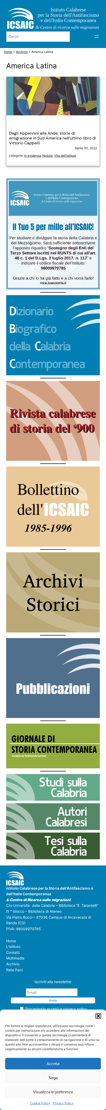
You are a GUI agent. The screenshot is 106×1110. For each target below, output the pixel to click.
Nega (53, 1078)
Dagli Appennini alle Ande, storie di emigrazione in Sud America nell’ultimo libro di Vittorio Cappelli (52, 138)
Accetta (53, 1063)
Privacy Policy (63, 1103)
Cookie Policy (40, 1103)
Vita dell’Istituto (65, 155)
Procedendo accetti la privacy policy (56, 1008)
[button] (98, 1016)
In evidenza (32, 155)
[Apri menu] (97, 36)
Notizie (47, 155)
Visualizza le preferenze (53, 1092)
